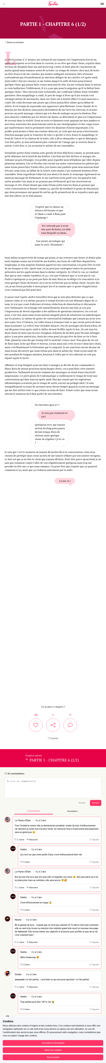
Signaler (54, 738)
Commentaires (33, 811)
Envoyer (95, 803)
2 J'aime (26, 965)
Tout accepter (53, 1057)
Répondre (33, 840)
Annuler (82, 803)
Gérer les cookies (53, 1050)
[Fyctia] (53, 3)
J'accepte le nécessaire (53, 1043)
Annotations (72, 811)
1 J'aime (20, 840)
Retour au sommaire (15, 42)
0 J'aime (26, 862)
